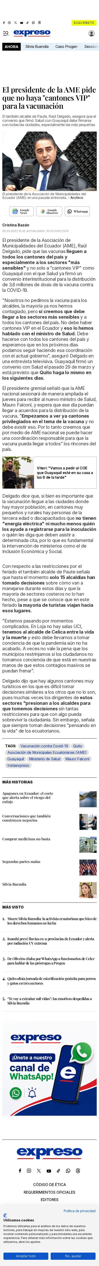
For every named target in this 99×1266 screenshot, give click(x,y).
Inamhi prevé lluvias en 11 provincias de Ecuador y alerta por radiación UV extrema (50, 941)
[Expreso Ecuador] (49, 1157)
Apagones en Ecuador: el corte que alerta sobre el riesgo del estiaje (27, 797)
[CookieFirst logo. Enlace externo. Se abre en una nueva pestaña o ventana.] (5, 1216)
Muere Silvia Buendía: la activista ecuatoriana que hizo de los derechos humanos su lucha (51, 920)
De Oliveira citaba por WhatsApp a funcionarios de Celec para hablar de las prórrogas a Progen (50, 960)
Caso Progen (66, 46)
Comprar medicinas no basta (26, 838)
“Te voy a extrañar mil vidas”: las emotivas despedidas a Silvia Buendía (49, 1000)
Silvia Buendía (37, 46)
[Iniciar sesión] (91, 33)
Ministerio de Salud (44, 759)
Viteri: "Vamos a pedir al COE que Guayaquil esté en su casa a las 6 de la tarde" (65, 473)
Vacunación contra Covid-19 (44, 746)
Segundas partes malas (21, 861)
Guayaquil (15, 759)
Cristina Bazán (15, 225)
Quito (77, 746)
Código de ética (49, 1185)
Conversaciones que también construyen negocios (26, 817)
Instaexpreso (18, 765)
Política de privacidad (80, 1211)
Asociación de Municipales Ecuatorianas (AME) (47, 752)
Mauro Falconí (77, 759)
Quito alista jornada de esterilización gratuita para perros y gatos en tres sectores (51, 980)
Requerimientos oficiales (49, 1192)
